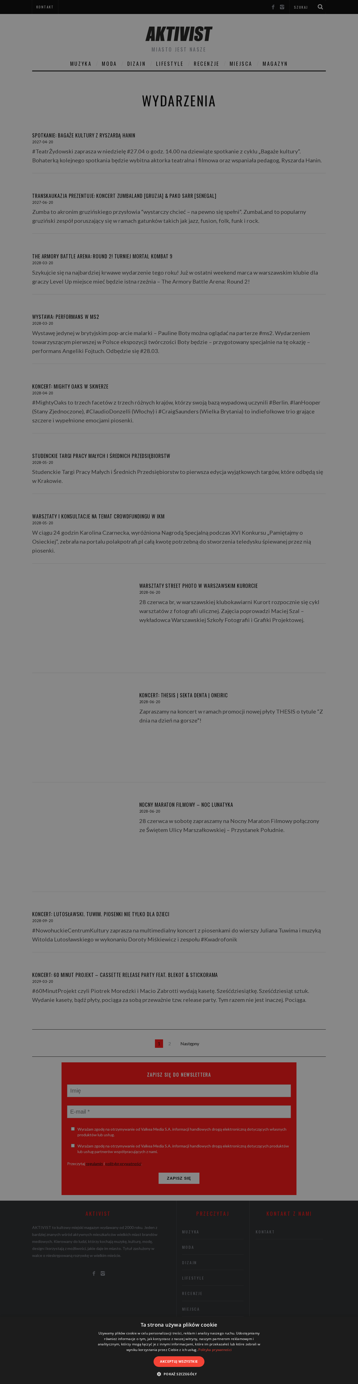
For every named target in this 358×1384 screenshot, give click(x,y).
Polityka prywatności (215, 1349)
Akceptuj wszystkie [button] (179, 1361)
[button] (179, 1374)
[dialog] (179, 1350)
